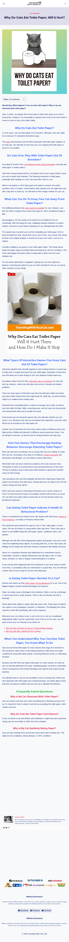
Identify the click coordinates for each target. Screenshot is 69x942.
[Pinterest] (4, 828)
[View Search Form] (3, 3)
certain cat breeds (51, 455)
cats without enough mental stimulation (39, 164)
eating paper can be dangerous (37, 583)
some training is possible (34, 208)
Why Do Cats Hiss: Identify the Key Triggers (23, 631)
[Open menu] (65, 3)
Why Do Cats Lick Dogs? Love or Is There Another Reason (29, 628)
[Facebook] (9, 828)
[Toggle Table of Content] (23, 99)
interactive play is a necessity (41, 381)
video (8, 142)
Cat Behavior (34, 13)
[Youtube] (6, 828)
